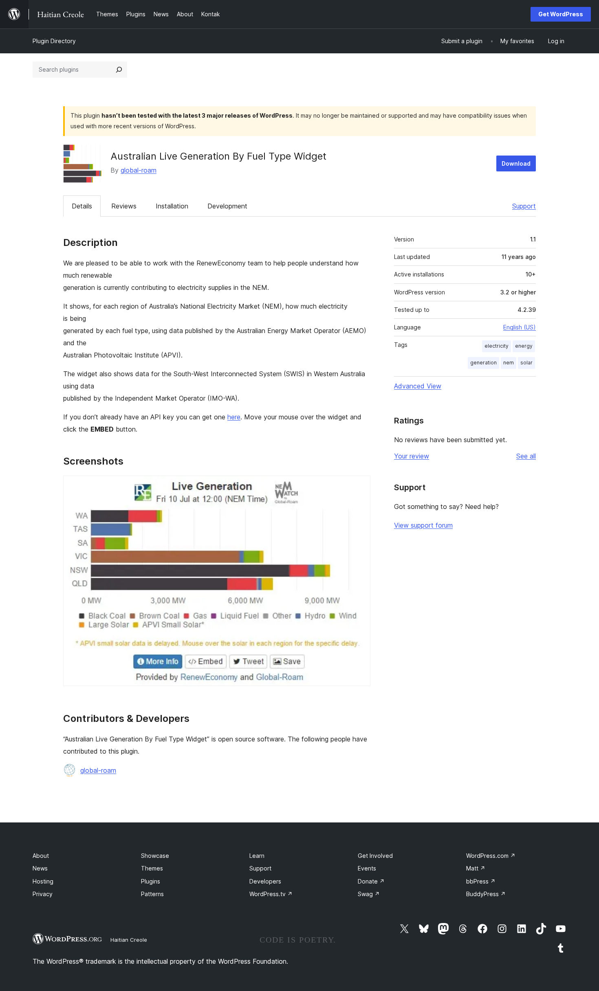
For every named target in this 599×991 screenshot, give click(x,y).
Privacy (43, 893)
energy (524, 346)
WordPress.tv (271, 893)
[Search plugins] (119, 69)
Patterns (152, 893)
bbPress (480, 881)
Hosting (43, 881)
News (40, 868)
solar (526, 363)
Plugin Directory (54, 40)
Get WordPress (560, 14)
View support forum (423, 525)
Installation (172, 206)
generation (483, 363)
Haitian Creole (128, 939)
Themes (152, 868)
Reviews (124, 206)
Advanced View (417, 386)
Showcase (155, 855)
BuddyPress (486, 893)
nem (508, 363)
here (233, 417)
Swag (369, 893)
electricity (496, 346)
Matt (475, 868)
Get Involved (375, 855)
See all (526, 456)
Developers (265, 881)
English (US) (519, 327)
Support (524, 206)
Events (367, 868)
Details (82, 206)
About (41, 855)
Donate (371, 881)
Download (516, 163)
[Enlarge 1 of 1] (359, 486)
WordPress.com (490, 855)
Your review (411, 456)
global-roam (138, 170)
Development (227, 206)
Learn (256, 855)
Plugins (150, 881)
